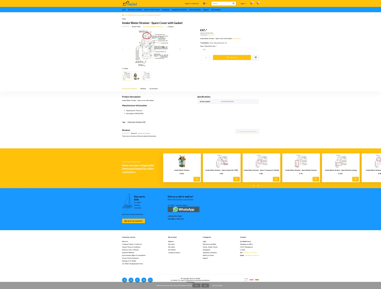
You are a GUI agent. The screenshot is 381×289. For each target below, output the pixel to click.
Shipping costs (211, 35)
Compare (171, 26)
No (205, 285)
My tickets (171, 247)
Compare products (174, 252)
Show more (237, 38)
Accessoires (154, 88)
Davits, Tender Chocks (152, 10)
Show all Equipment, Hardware (153, 26)
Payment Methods (128, 252)
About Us (125, 241)
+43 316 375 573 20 (174, 216)
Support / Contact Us (192, 3)
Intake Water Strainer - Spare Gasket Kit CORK (221, 170)
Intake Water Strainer (182, 170)
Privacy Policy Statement (130, 258)
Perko (139, 26)
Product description (129, 88)
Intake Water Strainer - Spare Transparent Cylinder (261, 170)
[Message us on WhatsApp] (183, 209)
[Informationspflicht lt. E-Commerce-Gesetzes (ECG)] (252, 279)
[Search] (233, 3)
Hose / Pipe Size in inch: (208, 46)
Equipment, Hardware (179, 10)
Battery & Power (195, 10)
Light (124, 10)
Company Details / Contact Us (132, 244)
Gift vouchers (216, 10)
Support (206, 10)
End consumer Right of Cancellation (134, 255)
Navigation (166, 10)
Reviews (143, 88)
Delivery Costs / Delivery (130, 250)
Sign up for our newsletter (133, 221)
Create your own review (248, 131)
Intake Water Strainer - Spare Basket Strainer (301, 170)
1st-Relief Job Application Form (132, 264)
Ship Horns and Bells (135, 10)
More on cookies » (218, 285)
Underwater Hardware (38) (136, 122)
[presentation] (123, 49)
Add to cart (233, 57)
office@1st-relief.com (176, 219)
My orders (171, 244)
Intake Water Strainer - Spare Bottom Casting (341, 170)
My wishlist (172, 250)
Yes (196, 285)
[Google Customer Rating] (246, 280)
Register (171, 241)
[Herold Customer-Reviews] (257, 279)
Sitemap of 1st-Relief (129, 261)
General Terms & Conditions (131, 247)
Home (124, 19)
